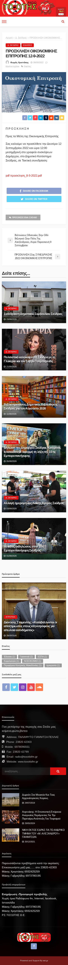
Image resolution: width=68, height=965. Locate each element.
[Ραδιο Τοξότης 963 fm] (29, 7)
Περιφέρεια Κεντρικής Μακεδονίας (23, 665)
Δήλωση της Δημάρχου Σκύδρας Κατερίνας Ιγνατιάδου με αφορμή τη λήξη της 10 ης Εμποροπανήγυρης (32, 451)
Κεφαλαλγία (11, 661)
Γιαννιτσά (26, 656)
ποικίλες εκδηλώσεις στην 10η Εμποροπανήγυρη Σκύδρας (24, 548)
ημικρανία (53, 665)
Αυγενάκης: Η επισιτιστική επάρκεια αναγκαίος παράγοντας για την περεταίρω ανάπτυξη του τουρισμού (41, 815)
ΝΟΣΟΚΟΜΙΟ (32, 661)
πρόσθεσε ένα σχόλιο (24, 217)
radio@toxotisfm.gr (26, 756)
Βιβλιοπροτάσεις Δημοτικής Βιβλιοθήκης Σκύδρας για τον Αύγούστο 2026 (30, 406)
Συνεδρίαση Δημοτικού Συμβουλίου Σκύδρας (33, 313)
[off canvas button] (4, 21)
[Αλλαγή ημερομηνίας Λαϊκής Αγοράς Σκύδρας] (34, 491)
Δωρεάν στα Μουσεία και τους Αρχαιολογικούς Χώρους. (38, 796)
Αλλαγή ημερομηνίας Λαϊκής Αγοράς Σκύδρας (34, 503)
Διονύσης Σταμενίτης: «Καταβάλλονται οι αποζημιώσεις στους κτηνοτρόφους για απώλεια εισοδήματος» (30, 626)
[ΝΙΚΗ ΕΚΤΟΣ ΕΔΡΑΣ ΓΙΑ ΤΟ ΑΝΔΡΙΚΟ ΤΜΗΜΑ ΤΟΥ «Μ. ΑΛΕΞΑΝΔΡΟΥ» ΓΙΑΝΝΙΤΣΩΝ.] (10, 835)
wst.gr (45, 961)
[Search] (63, 21)
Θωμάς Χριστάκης (19, 62)
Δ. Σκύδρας (13, 45)
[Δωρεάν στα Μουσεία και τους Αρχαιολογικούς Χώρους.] (10, 799)
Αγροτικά (10, 617)
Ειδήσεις (27, 45)
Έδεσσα (9, 656)
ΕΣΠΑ (42, 656)
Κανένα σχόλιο (12, 66)
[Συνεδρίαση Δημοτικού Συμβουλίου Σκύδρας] (34, 302)
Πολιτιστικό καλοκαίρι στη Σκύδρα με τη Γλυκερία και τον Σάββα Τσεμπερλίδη (29, 359)
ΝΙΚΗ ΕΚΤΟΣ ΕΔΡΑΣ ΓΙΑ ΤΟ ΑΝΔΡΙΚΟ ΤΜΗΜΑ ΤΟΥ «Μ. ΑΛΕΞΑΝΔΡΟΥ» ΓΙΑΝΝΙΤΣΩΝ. (43, 833)
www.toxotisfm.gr (28, 761)
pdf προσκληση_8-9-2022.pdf (24, 175)
